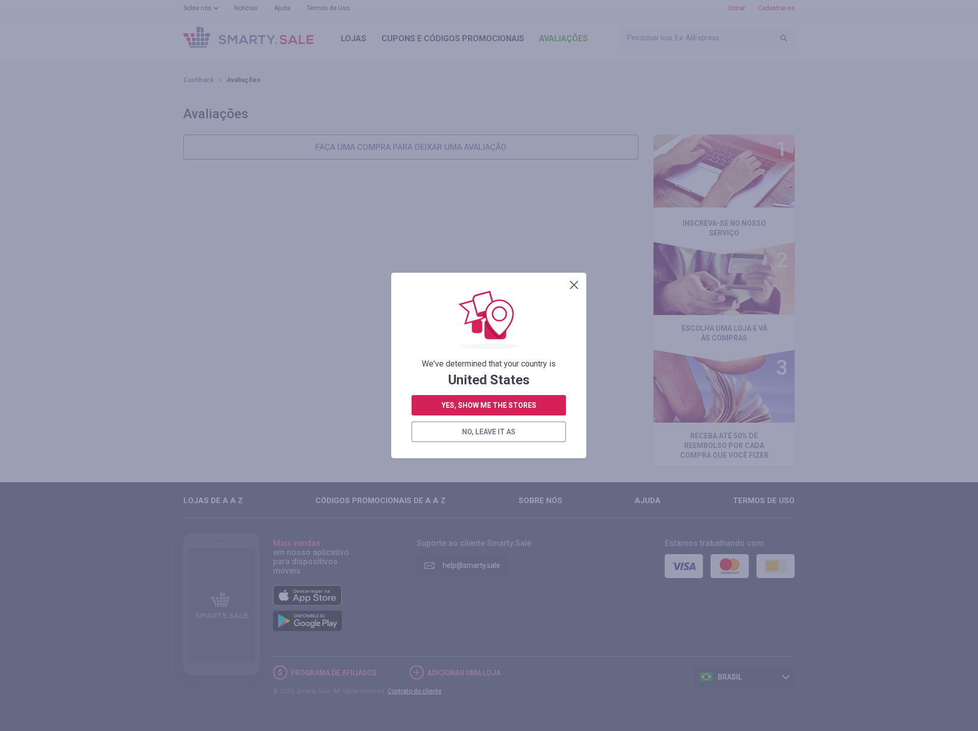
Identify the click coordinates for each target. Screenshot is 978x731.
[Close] (574, 285)
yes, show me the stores (489, 405)
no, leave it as (488, 432)
